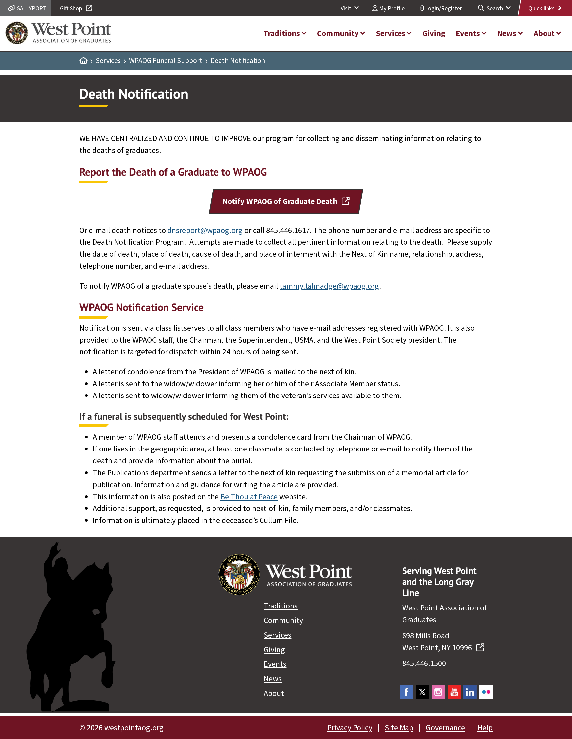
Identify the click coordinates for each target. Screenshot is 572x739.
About (274, 693)
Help (485, 727)
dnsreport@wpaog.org (205, 230)
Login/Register (443, 8)
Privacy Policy (349, 727)
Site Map (399, 727)
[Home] (83, 60)
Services (108, 60)
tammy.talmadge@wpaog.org (329, 286)
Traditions (281, 606)
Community (283, 620)
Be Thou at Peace (249, 496)
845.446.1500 (424, 663)
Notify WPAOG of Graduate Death (280, 201)
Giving (274, 649)
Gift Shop (71, 8)
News (273, 678)
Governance (445, 727)
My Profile (391, 8)
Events (275, 664)
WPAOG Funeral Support (165, 60)
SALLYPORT (31, 8)
